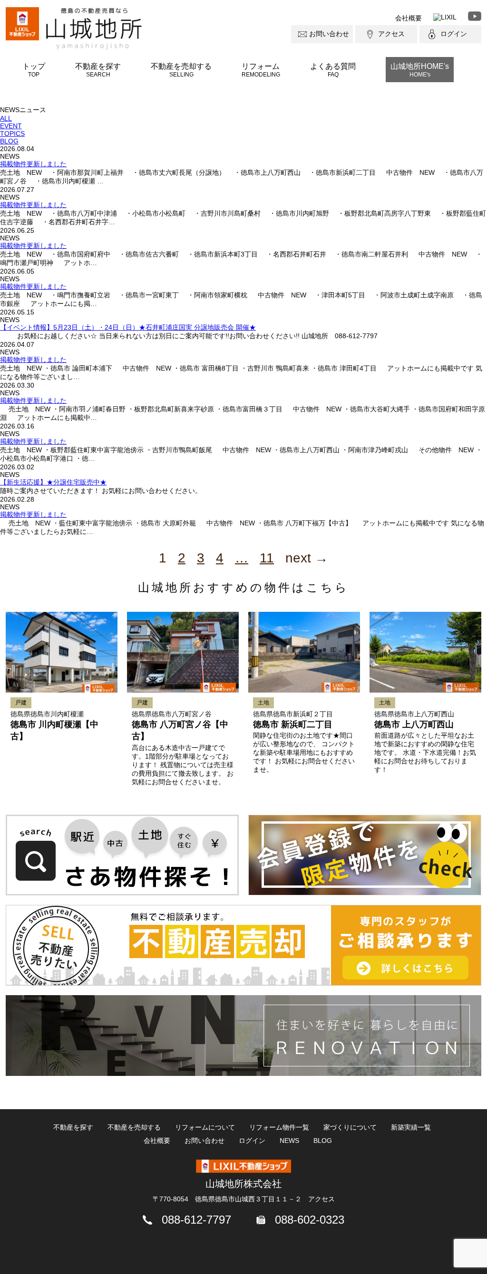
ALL (6, 118)
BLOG (9, 141)
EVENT (11, 126)
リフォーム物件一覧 (279, 1127)
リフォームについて (205, 1127)
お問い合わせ (329, 34)
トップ (33, 69)
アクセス (391, 34)
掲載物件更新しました (33, 164)
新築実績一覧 (411, 1127)
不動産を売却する (181, 69)
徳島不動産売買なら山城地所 (94, 29)
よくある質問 (333, 69)
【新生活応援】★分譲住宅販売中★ (53, 482)
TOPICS (12, 133)
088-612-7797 (196, 1219)
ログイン (453, 34)
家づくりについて (350, 1127)
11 (267, 558)
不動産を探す (98, 69)
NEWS (289, 1140)
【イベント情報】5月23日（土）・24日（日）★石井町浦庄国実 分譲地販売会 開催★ (128, 327)
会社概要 (408, 18)
